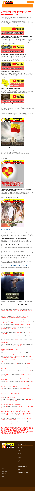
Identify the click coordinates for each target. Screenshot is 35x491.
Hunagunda (17, 310)
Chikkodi (10, 321)
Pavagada (15, 404)
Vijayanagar (13, 316)
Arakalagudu (23, 364)
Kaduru (8, 340)
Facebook (15, 489)
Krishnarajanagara (26, 388)
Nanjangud (3, 476)
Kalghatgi (30, 356)
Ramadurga (3, 322)
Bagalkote (17, 309)
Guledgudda (30, 310)
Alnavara (11, 357)
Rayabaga (27, 321)
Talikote (7, 414)
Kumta (5, 411)
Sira (1, 404)
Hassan (16, 363)
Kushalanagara (14, 375)
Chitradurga (21, 344)
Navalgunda (7, 357)
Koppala (7, 381)
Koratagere (11, 404)
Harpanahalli (11, 317)
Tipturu (4, 404)
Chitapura (6, 371)
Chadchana (18, 414)
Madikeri (24, 374)
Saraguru (25, 389)
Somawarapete (29, 374)
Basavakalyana (3, 328)
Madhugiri (31, 402)
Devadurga (3, 393)
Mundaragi (30, 359)
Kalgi (25, 371)
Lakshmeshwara (10, 361)
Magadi (28, 395)
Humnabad (3, 329)
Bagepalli (2, 337)
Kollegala (2, 333)
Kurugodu (3, 314)
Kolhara (30, 414)
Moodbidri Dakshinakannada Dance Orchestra (14, 13)
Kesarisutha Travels (10, 489)
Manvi (30, 392)
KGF (7, 379)
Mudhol (7, 310)
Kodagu (7, 374)
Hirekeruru (31, 367)
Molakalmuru (20, 345)
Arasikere (28, 363)
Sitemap (3, 478)
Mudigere (14, 340)
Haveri (12, 367)
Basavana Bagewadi (26, 413)
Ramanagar (4, 465)
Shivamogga (8, 399)
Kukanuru (10, 382)
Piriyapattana (16, 389)
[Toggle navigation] (4, 6)
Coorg (22, 374)
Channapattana (8, 397)
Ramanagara (11, 395)
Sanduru (9, 314)
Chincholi (2, 371)
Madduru (20, 385)
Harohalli (13, 397)
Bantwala (11, 349)
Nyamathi (10, 354)
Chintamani (7, 337)
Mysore (19, 454)
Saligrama (29, 389)
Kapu (19, 406)
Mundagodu (19, 411)
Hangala (27, 367)
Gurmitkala (7, 419)
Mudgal (11, 393)
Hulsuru (15, 328)
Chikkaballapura (20, 335)
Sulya (6, 350)
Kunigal (27, 402)
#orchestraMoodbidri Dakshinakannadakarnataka (10, 433)
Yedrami (27, 371)
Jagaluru (13, 354)
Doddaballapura (22, 324)
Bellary (17, 312)
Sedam (13, 371)
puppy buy (30, 489)
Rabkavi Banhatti (24, 310)
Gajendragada (3, 361)
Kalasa (6, 342)
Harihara (30, 352)
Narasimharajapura (20, 340)
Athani (2, 321)
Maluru (24, 378)
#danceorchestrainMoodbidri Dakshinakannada (24, 428)
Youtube (18, 489)
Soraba (11, 400)
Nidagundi (3, 416)
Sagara (27, 399)
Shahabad (21, 371)
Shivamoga (20, 458)
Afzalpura (27, 370)
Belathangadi (16, 349)
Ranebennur (20, 367)
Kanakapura (3, 397)
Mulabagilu (27, 378)
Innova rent (26, 489)
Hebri (32, 406)
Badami (10, 310)
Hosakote (32, 324)
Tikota (22, 414)
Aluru (19, 364)
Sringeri (25, 340)
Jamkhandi (4, 310)
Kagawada (7, 322)
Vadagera (10, 419)
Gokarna (24, 421)
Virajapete (3, 375)
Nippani (24, 321)
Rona (33, 359)
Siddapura (23, 411)
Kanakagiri (3, 382)
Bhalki (8, 328)
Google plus (22, 489)
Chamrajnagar (4, 461)
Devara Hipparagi (13, 414)
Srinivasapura (3, 379)
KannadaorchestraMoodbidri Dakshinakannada (24, 427)
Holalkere (11, 345)
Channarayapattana (4, 364)
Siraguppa (13, 314)
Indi (21, 413)
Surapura (2, 419)
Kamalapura (17, 371)
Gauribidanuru (11, 337)
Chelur (24, 337)
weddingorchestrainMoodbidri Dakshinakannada (16, 430)
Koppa (11, 340)
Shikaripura (8, 400)
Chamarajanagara (18, 332)
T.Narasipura (21, 389)
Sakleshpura (16, 364)
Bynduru (22, 406)
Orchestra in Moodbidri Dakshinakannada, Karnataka (14, 11)
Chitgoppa (11, 328)
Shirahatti (15, 361)
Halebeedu (30, 364)
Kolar (6, 378)
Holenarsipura (10, 364)
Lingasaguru (7, 393)
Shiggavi (2, 368)
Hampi (20, 423)
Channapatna (4, 466)
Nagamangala (9, 386)
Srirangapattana (29, 385)
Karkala (25, 406)
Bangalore (20, 447)
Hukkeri (11, 322)
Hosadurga (15, 345)
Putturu (2, 350)
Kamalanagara (7, 329)
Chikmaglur (20, 460)
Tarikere (28, 340)
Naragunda (25, 359)
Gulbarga (15, 370)
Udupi (7, 406)
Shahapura (29, 418)
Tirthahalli (15, 400)
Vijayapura (11, 413)
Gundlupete (31, 332)
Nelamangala (17, 324)
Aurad (32, 327)
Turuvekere (19, 404)
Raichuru (7, 392)
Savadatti (31, 321)
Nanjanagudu (3, 389)
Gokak (13, 321)
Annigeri (15, 357)
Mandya (7, 385)
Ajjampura (3, 342)
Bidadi (3, 468)
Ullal (2, 349)
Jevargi (10, 371)
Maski (14, 393)
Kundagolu (3, 357)
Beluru (27, 364)
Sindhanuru (26, 392)
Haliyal (11, 411)
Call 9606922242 (30, 2)
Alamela (6, 416)
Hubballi (17, 356)
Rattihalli (6, 368)
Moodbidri (7, 349)
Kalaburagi (11, 370)
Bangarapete (20, 378)
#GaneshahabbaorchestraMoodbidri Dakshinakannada (17, 432)
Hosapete (28, 316)
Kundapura (29, 406)
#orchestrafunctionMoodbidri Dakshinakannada (9, 431)
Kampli (6, 314)
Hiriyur (8, 345)
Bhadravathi (31, 399)
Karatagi (6, 382)
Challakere (4, 345)
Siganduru (12, 423)
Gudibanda (16, 337)
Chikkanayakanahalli (22, 402)
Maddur (3, 463)
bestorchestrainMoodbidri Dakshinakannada (10, 429)
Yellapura (27, 411)
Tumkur (19, 450)
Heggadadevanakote (10, 389)
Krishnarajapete (4, 386)
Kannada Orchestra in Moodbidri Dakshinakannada (16, 12)
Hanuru (10, 333)
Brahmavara (3, 407)
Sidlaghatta (21, 337)
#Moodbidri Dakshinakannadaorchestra (8, 427)
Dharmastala (3, 423)
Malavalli (24, 385)
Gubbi (7, 404)
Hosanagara (3, 400)
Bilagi (14, 310)
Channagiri (3, 354)
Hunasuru (21, 388)
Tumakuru (3, 402)
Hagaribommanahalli (4, 317)
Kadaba (8, 350)
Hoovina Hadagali (17, 317)
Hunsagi (14, 419)
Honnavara (15, 411)
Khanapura (17, 321)
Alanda (31, 370)
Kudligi (21, 317)
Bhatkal (2, 411)
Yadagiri (10, 418)
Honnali (6, 354)
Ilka (20, 310)
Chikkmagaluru (17, 339)
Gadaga (14, 359)
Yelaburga (30, 381)
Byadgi (24, 367)
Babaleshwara (25, 414)
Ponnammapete (8, 375)
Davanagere (18, 352)
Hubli (2, 474)
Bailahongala (6, 321)
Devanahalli (28, 324)
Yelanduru (6, 333)
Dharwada (22, 356)
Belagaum (17, 319)
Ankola (8, 411)
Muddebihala (3, 414)
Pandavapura (15, 386)
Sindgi (31, 413)
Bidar (16, 327)
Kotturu (24, 317)
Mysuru (2, 388)
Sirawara (17, 393)
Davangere (20, 453)
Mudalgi (20, 321)
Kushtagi (26, 381)
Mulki (4, 349)
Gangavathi (23, 381)
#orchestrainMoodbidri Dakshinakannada (8, 428)
